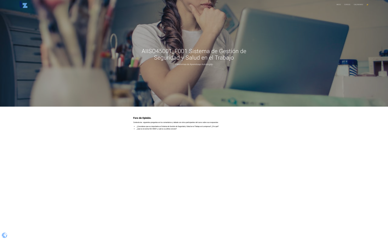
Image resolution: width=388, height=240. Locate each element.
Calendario (358, 4)
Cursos (347, 4)
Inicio (339, 4)
